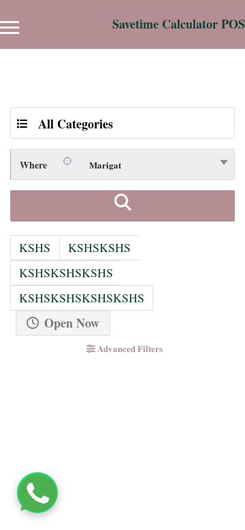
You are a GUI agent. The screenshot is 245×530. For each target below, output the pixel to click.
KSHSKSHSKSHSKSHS (81, 297)
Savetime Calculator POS (178, 24)
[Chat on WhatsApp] (37, 492)
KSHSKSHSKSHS (66, 272)
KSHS (34, 247)
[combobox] (122, 164)
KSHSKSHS (99, 247)
